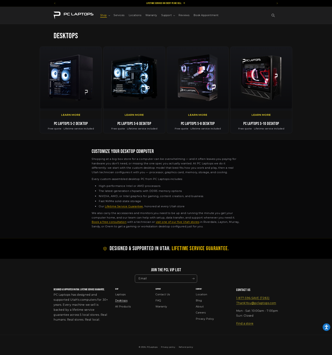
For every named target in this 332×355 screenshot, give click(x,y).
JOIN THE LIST (199, 179)
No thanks (199, 189)
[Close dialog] (229, 135)
